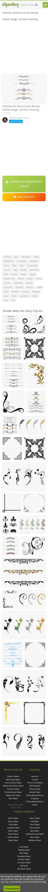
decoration (25, 257)
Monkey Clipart (24, 859)
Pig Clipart (24, 865)
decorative (34, 270)
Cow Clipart (24, 847)
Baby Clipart (13, 840)
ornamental (32, 265)
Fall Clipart (35, 821)
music (14, 296)
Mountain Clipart (24, 869)
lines (16, 257)
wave (22, 265)
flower (39, 287)
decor (6, 296)
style (6, 274)
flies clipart (13, 798)
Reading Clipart (24, 850)
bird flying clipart (13, 779)
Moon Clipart (35, 818)
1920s (6, 291)
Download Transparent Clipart (25, 184)
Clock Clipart (35, 824)
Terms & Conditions (35, 782)
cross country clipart (13, 782)
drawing (15, 291)
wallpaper (34, 261)
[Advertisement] (24, 48)
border (23, 270)
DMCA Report (34, 786)
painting (7, 257)
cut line (7, 283)
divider (23, 274)
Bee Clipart (35, 831)
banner (21, 278)
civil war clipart (13, 789)
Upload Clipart (35, 792)
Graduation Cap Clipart (35, 834)
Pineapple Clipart (24, 856)
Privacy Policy (34, 789)
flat (13, 300)
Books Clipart (13, 821)
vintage (14, 274)
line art (7, 270)
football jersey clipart (13, 792)
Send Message (16, 121)
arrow (6, 265)
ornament (8, 287)
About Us (35, 776)
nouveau (25, 291)
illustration (18, 283)
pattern (35, 296)
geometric (24, 296)
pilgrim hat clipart (13, 795)
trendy (32, 274)
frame (36, 257)
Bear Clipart (34, 837)
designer (36, 291)
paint (14, 265)
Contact (35, 779)
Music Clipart (13, 834)
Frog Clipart (13, 824)
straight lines (9, 278)
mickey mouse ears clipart (13, 786)
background (8, 261)
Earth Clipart (13, 831)
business (30, 287)
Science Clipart (13, 837)
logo (15, 270)
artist (6, 300)
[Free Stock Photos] (10, 4)
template (19, 287)
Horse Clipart (35, 827)
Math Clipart (13, 818)
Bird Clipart (24, 853)
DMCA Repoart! (25, 197)
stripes (30, 278)
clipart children (13, 776)
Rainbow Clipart (35, 840)
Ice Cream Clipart (24, 862)
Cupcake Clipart (13, 827)
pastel (38, 278)
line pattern (22, 261)
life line (29, 283)
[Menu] (45, 5)
